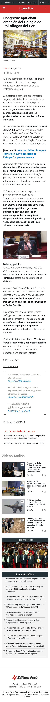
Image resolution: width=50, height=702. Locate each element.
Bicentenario (10, 3)
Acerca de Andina (22, 692)
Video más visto (25, 539)
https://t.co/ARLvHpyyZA (19, 381)
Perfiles (22, 3)
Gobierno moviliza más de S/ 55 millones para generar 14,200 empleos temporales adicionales (24, 589)
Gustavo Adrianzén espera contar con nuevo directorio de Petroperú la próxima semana (24, 154)
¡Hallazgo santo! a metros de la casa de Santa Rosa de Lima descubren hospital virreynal (36, 522)
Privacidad (43, 692)
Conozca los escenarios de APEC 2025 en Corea (24, 443)
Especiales (32, 3)
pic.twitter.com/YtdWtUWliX (20, 397)
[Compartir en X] (45, 475)
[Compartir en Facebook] (42, 475)
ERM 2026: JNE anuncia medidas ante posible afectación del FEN (36, 485)
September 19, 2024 (19, 410)
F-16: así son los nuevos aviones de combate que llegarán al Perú (36, 503)
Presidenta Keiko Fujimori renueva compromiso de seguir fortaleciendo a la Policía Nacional (36, 467)
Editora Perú (8, 692)
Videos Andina (13, 456)
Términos (34, 692)
